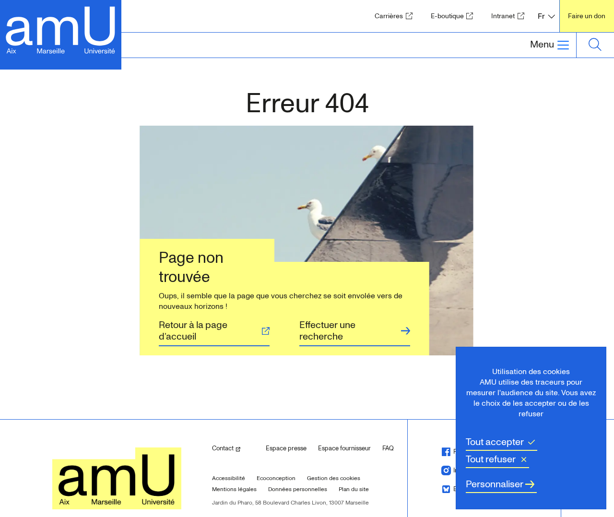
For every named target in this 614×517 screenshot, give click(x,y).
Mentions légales (234, 489)
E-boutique (455, 16)
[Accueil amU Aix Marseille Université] (60, 29)
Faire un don (586, 16)
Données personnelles (297, 489)
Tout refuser (491, 459)
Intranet (510, 16)
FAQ (388, 448)
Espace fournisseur (344, 448)
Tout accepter (495, 442)
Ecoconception (276, 478)
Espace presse (286, 448)
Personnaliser (494, 484)
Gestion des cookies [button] (333, 478)
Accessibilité (228, 478)
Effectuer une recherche (327, 330)
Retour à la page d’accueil (193, 330)
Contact (235, 448)
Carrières (396, 16)
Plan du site (354, 489)
